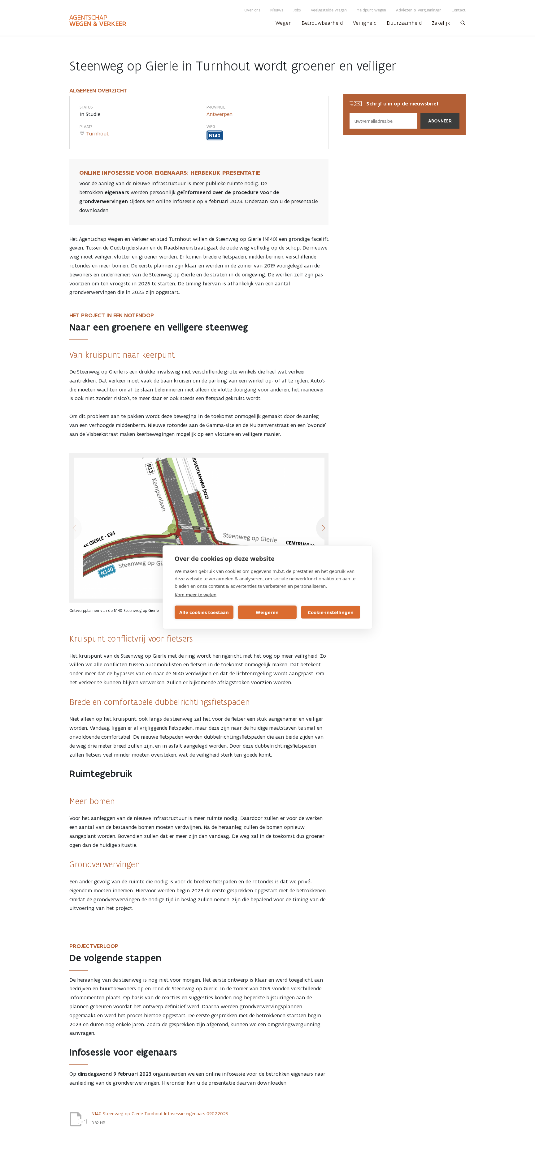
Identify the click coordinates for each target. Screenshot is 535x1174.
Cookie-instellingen (331, 612)
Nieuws (276, 10)
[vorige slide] (69, 528)
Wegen (284, 22)
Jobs (297, 10)
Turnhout (97, 133)
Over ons (252, 10)
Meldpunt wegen (371, 10)
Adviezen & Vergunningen (418, 10)
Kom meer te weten (195, 594)
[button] (463, 25)
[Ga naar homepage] (97, 21)
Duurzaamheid (404, 22)
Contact (458, 10)
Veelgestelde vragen (329, 10)
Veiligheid (365, 22)
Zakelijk (441, 22)
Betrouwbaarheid (322, 22)
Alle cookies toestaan (204, 612)
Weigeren (267, 612)
